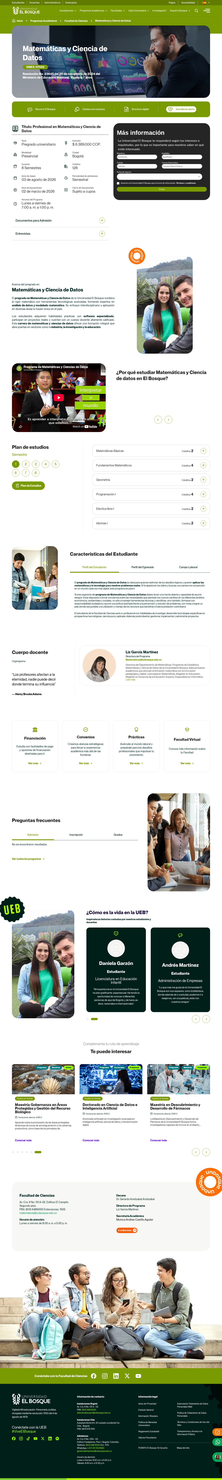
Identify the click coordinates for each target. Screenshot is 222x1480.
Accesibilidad (188, 2)
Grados (118, 834)
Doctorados (52, 1068)
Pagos (172, 2)
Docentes (34, 2)
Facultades (116, 10)
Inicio (20, 20)
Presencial (66, 1068)
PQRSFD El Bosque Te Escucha (152, 1448)
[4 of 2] (31, 1152)
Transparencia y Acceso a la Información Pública (189, 1433)
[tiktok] (28, 1438)
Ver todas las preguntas (26, 858)
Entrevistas (23, 233)
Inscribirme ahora (185, 109)
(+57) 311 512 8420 (95, 1448)
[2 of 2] (96, 1019)
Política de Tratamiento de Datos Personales (191, 1414)
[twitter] (127, 1376)
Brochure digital (140, 109)
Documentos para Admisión (34, 220)
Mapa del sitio (183, 1448)
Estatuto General (146, 1410)
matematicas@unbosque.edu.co (38, 1213)
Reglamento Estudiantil (148, 1431)
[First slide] (168, 420)
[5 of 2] (36, 1152)
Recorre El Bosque (45, 109)
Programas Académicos (92, 10)
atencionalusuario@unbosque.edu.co (93, 1413)
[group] (111, 61)
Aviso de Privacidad (147, 1404)
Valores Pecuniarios (147, 1437)
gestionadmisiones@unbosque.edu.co (94, 1451)
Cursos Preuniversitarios (181, 1068)
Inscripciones (66, 10)
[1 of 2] (89, 1019)
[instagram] (105, 1376)
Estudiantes (18, 2)
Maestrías (120, 1068)
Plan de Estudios (31, 485)
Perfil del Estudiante (94, 567)
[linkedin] (116, 1376)
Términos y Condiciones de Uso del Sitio (193, 1423)
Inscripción (76, 834)
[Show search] (196, 11)
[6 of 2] (40, 1152)
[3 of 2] (27, 1152)
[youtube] (138, 1376)
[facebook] (93, 1376)
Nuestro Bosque (178, 10)
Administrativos (52, 2)
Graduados (71, 2)
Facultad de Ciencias (76, 20)
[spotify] (57, 1438)
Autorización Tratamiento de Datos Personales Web (192, 1405)
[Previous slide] (158, 420)
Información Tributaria (148, 1416)
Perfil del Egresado (143, 567)
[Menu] (206, 11)
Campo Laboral (188, 567)
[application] (59, 397)
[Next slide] (206, 1019)
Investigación (159, 10)
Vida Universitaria (137, 10)
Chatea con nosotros (93, 109)
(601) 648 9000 (89, 1410)
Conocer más (23, 1140)
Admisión (33, 834)
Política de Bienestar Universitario (147, 1423)
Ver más (33, 763)
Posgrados (36, 1068)
